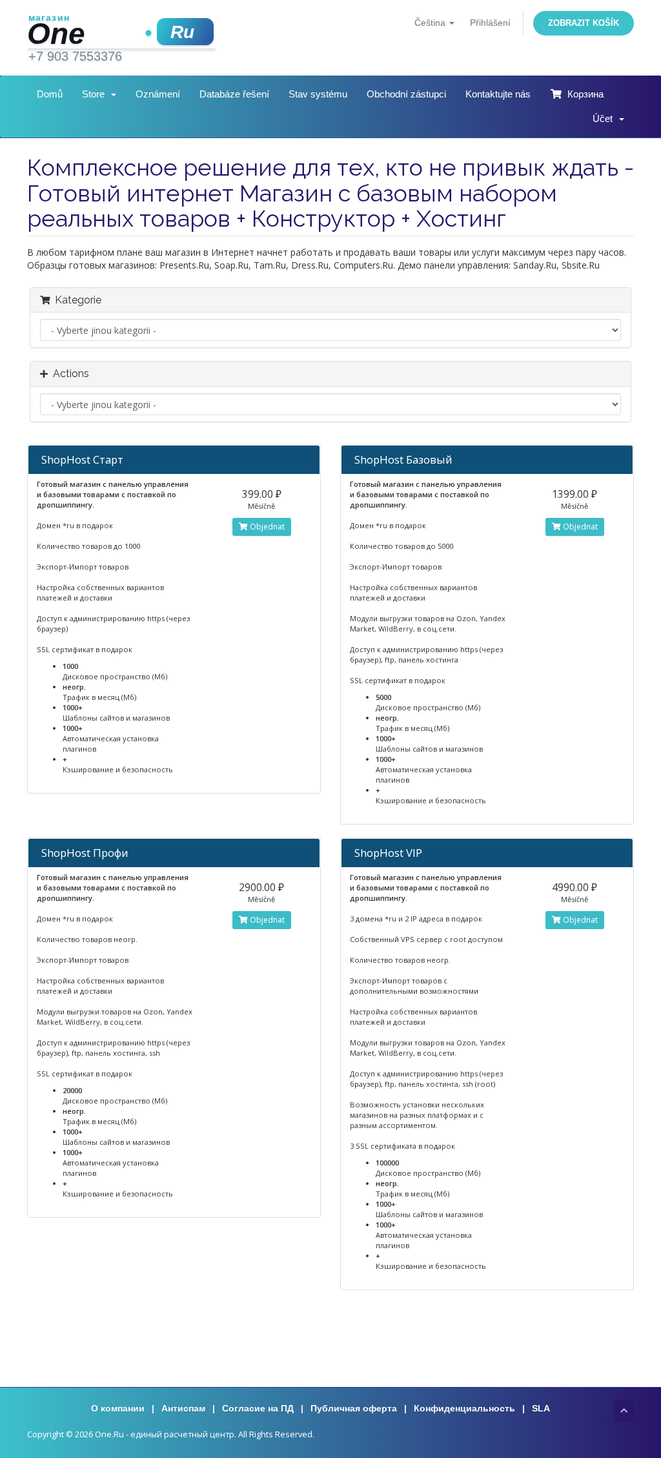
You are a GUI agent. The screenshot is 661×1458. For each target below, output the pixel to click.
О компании (118, 1408)
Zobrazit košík (583, 23)
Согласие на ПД (258, 1408)
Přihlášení (490, 22)
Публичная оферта (353, 1408)
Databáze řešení (234, 93)
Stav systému (318, 93)
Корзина (583, 93)
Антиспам (183, 1408)
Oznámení (158, 93)
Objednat (266, 526)
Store (96, 93)
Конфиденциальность (464, 1408)
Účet (605, 118)
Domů (50, 93)
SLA (541, 1408)
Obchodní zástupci (406, 93)
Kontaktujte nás (498, 93)
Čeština (431, 22)
